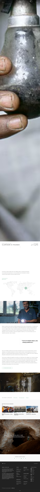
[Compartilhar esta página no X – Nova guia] (19, 458)
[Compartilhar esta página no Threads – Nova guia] (14, 458)
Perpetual (18, 469)
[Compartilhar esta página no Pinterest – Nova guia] (23, 458)
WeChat (33, 479)
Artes (18, 476)
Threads (33, 471)
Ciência (18, 474)
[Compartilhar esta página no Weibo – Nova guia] (25, 458)
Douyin (33, 481)
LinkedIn (33, 474)
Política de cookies (26, 478)
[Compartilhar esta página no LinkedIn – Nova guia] (21, 458)
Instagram (33, 470)
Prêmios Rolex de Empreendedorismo (18, 481)
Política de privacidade (25, 477)
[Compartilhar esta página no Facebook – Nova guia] (17, 458)
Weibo (32, 478)
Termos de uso (25, 475)
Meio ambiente (18, 471)
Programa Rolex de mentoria (18, 484)
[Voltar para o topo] (20, 490)
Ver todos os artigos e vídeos (26, 470)
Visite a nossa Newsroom (25, 484)
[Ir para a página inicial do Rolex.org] (20, 2)
